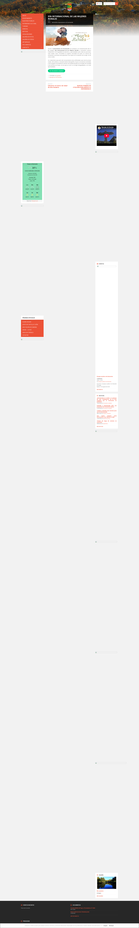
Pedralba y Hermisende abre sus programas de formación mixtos (106, 406)
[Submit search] (116, 3)
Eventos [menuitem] (25, 29)
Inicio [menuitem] (24, 15)
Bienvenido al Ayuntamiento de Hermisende (62, 22)
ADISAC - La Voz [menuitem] (26, 330)
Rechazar (111, 925)
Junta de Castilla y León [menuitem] (30, 324)
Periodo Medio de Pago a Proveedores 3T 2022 (83, 908)
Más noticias (100, 426)
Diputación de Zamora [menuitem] (29, 327)
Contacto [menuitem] (25, 47)
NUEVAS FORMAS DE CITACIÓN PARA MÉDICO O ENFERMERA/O (82, 87)
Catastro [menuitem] (25, 335)
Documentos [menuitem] (26, 45)
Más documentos (75, 916)
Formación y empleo (107, 403)
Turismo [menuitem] (25, 26)
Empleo (104, 413)
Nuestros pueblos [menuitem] (28, 21)
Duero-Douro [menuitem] (26, 322)
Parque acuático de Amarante (105, 376)
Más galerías (100, 896)
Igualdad (58, 75)
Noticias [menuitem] (25, 31)
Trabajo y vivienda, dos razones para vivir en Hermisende (106, 411)
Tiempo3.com (35, 200)
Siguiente (88, 84)
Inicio (49, 22)
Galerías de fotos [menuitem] (28, 37)
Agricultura (105, 423)
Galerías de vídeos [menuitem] (28, 39)
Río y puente (100, 891)
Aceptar (105, 925)
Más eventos (100, 389)
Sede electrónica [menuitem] (27, 332)
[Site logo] (69, 10)
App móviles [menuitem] (26, 42)
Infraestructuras (106, 418)
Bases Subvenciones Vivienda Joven (80, 912)
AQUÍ (101, 925)
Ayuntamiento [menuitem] (27, 18)
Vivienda (109, 413)
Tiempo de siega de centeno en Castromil (106, 421)
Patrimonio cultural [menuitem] (29, 23)
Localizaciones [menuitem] (27, 34)
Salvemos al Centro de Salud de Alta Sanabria (57, 86)
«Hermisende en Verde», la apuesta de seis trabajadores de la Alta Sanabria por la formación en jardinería (106, 399)
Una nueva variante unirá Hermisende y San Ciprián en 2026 (106, 416)
